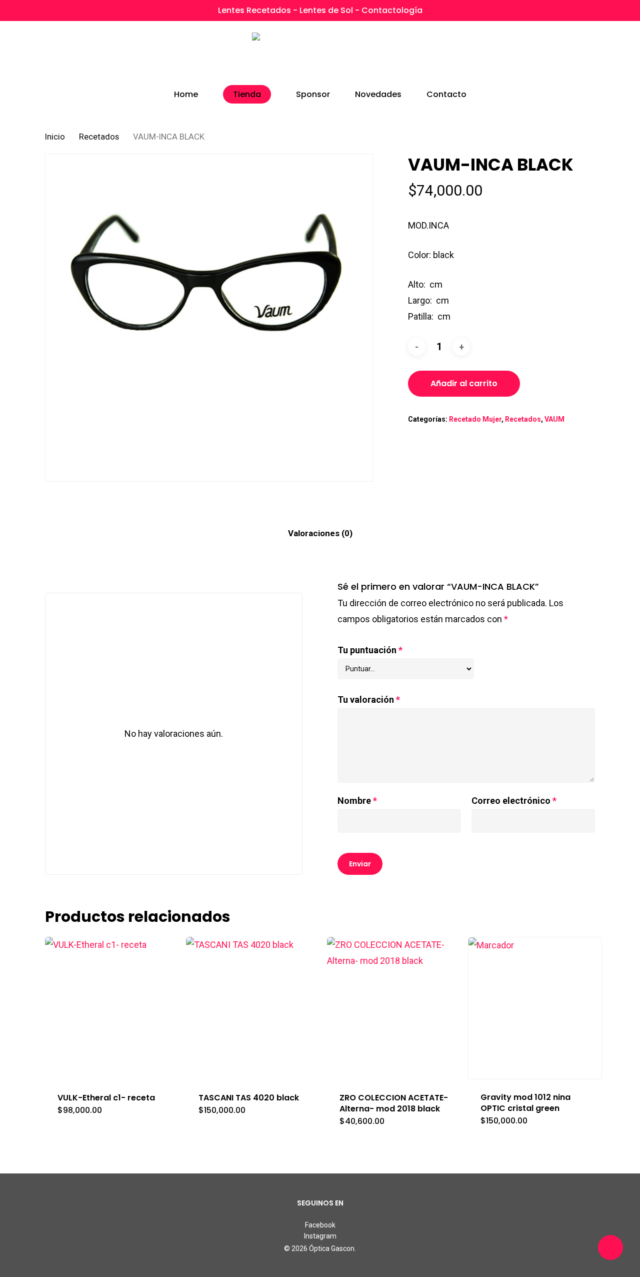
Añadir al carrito (464, 383)
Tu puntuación (370, 650)
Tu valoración (369, 699)
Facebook (320, 1225)
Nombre (357, 800)
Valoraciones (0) (320, 533)
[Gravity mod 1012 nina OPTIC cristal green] (535, 1008)
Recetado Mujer (475, 419)
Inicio (55, 137)
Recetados (99, 137)
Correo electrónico (514, 800)
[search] (538, 55)
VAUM (554, 419)
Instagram (320, 1236)
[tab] (320, 533)
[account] (564, 55)
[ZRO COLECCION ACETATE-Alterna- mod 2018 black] (394, 1008)
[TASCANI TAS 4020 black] (253, 1008)
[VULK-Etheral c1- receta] (112, 1008)
